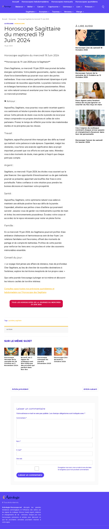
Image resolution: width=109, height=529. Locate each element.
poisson (89, 7)
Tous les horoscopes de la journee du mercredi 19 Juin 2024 (36, 303)
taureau (56, 12)
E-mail (19, 450)
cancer (40, 7)
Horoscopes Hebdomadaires (35, 2)
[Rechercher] (103, 6)
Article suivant (90, 389)
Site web (19, 459)
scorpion (43, 12)
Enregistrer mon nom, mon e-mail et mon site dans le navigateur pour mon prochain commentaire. (74, 468)
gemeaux (67, 7)
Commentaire (21, 418)
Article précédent (20, 389)
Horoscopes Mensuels (62, 2)
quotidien (11, 320)
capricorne (53, 7)
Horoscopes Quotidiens (86, 2)
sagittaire (30, 12)
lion (78, 7)
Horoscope (12, 19)
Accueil (15, 2)
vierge (79, 12)
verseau (68, 12)
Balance (19, 7)
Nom (18, 441)
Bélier (30, 7)
